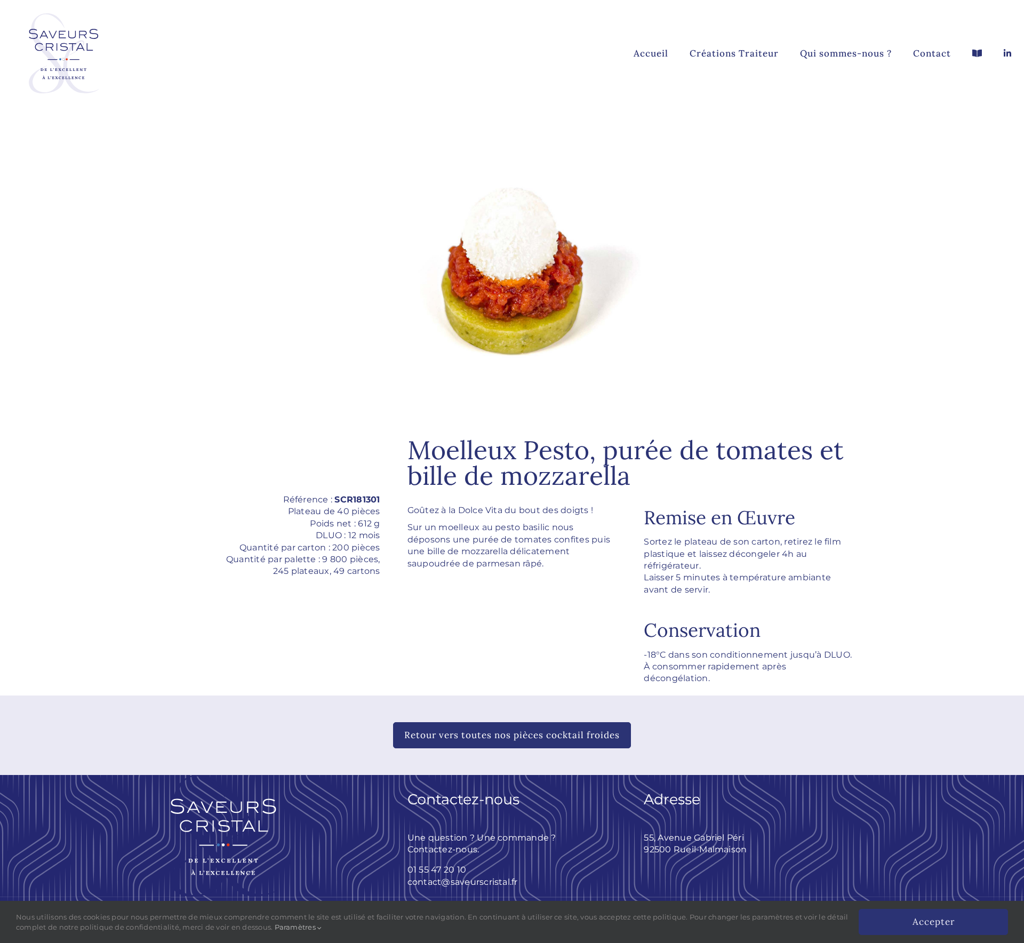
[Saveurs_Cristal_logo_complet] (64, 7)
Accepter (934, 922)
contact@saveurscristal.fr (462, 882)
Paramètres (296, 927)
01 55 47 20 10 (436, 870)
